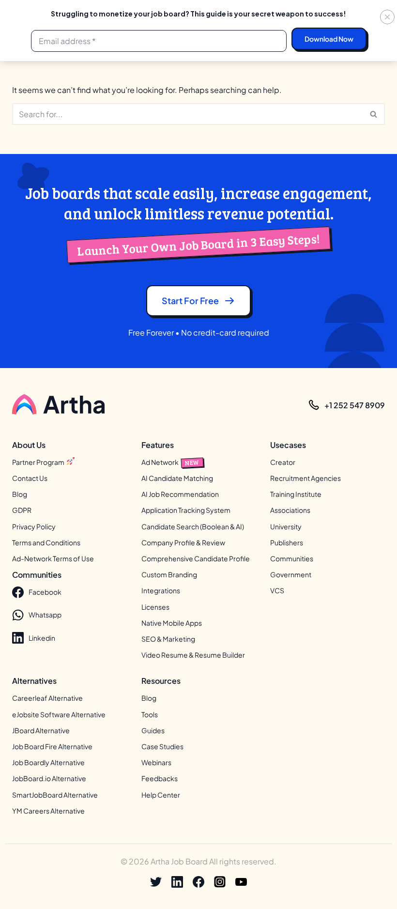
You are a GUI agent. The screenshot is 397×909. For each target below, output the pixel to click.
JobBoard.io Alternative (49, 778)
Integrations (160, 590)
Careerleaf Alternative (47, 697)
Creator (282, 462)
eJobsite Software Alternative (59, 714)
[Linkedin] (177, 882)
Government (290, 574)
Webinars (156, 762)
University (286, 526)
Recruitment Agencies (305, 478)
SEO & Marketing (168, 638)
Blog (19, 494)
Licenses (155, 606)
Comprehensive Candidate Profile (195, 558)
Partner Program (38, 462)
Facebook (45, 591)
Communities (291, 558)
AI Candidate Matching (177, 478)
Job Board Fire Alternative (52, 746)
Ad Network (170, 462)
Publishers (286, 542)
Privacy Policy (34, 526)
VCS (277, 590)
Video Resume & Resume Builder (193, 654)
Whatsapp (45, 614)
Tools (149, 714)
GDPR (21, 510)
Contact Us (29, 478)
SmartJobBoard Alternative (55, 794)
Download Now (329, 38)
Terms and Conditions (46, 542)
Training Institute (295, 494)
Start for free (190, 300)
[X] (156, 882)
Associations (290, 510)
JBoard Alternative (41, 730)
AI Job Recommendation (180, 494)
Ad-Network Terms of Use (53, 558)
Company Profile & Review (183, 542)
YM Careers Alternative (48, 810)
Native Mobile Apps (171, 622)
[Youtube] (241, 882)
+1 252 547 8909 (354, 405)
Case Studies (162, 746)
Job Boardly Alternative (48, 762)
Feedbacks (159, 778)
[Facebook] (198, 882)
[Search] (374, 114)
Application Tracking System (185, 510)
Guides (153, 730)
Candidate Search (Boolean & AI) (192, 526)
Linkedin (42, 637)
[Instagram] (220, 882)
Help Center (160, 794)
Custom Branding (169, 574)
